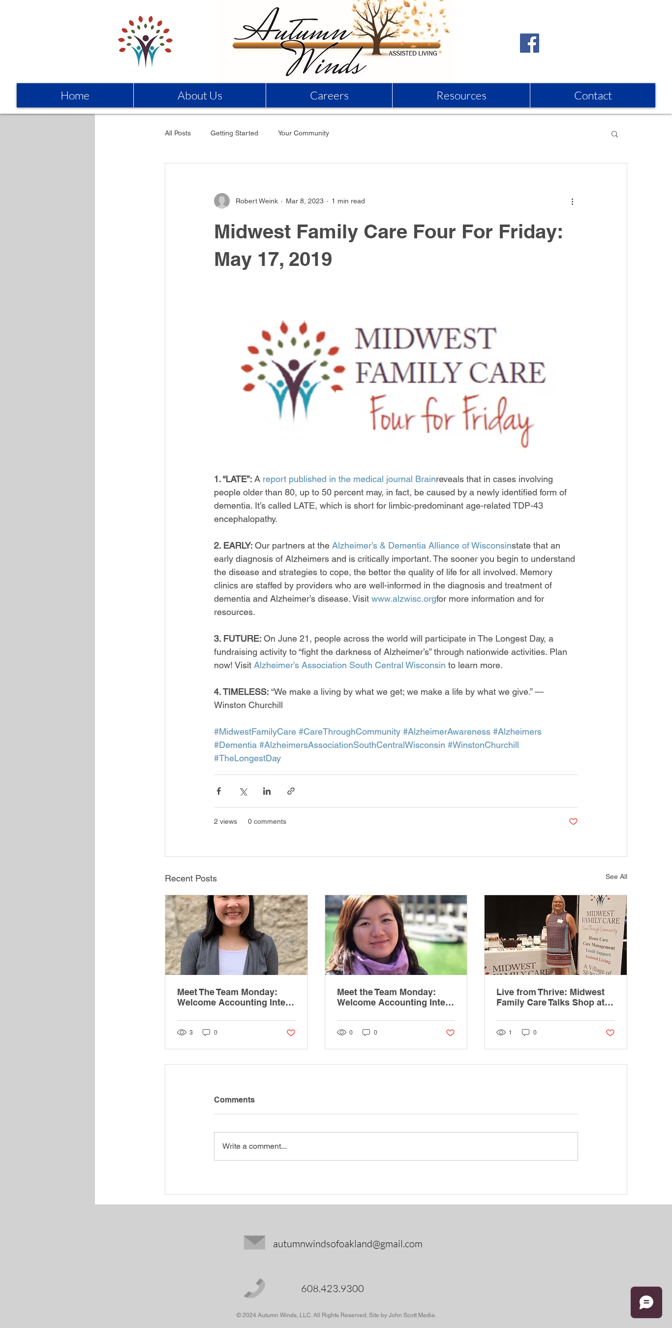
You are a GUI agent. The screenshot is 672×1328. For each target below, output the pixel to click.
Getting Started (234, 133)
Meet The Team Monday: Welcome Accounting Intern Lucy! (235, 997)
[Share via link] (291, 791)
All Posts (178, 133)
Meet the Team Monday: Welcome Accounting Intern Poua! (395, 997)
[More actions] (572, 201)
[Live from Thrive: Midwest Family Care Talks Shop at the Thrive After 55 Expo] (556, 935)
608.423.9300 (332, 1288)
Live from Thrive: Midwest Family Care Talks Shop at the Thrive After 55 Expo (550, 997)
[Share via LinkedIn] (267, 791)
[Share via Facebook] (218, 791)
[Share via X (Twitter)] (242, 791)
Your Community (303, 133)
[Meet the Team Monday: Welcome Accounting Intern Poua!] (396, 935)
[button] (614, 133)
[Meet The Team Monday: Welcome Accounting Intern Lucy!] (236, 935)
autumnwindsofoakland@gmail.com (348, 1243)
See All (616, 876)
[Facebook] (529, 43)
